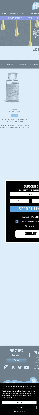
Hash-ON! (19, 403)
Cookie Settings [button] (19, 411)
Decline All (19, 407)
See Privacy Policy (8, 397)
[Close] (36, 386)
